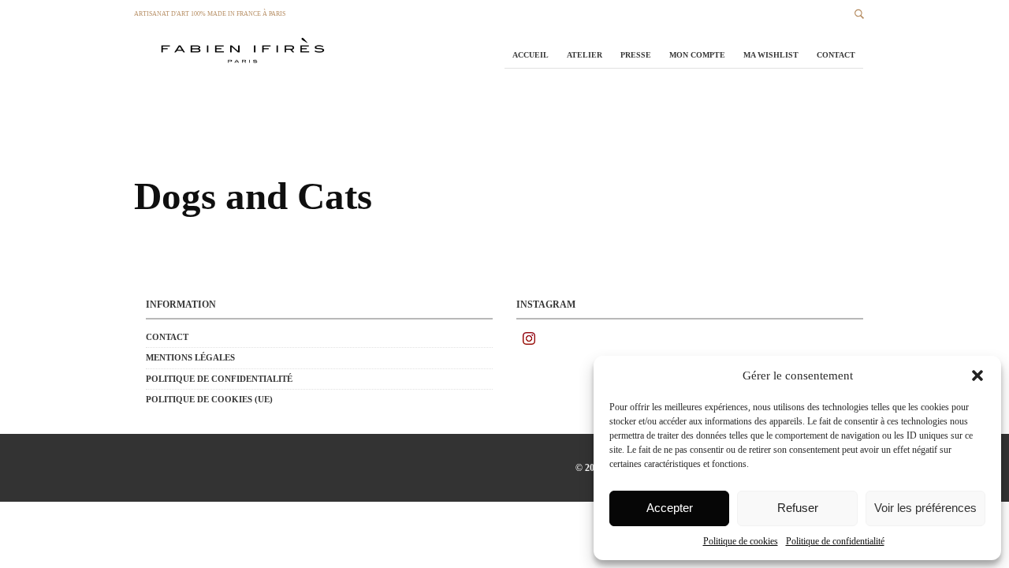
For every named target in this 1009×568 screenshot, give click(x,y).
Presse (635, 54)
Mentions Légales (190, 357)
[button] (977, 375)
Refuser (797, 507)
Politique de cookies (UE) (209, 399)
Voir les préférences (925, 507)
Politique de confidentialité (835, 541)
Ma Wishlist (771, 54)
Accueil (530, 54)
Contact (836, 54)
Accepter (669, 507)
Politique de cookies (740, 541)
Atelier (584, 54)
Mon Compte (697, 54)
